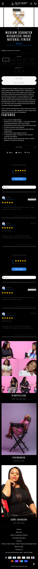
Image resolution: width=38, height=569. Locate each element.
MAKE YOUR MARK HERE (19, 398)
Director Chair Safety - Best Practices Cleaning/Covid (19, 544)
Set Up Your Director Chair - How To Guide (18, 552)
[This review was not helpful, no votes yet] (34, 216)
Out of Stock (19, 82)
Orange (13, 63)
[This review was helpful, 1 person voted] (31, 245)
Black (6, 59)
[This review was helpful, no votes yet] (31, 216)
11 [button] (25, 28)
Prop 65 (19, 541)
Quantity (19, 67)
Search (19, 529)
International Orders (19, 538)
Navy (20, 63)
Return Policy (19, 546)
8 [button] (21, 28)
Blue (18, 59)
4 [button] (15, 28)
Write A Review (19, 179)
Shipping (4, 50)
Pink (26, 63)
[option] (19, 17)
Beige (32, 59)
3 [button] (14, 28)
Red (12, 59)
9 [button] (22, 28)
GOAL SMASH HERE (19, 522)
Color (19, 56)
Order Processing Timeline (19, 535)
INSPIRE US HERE (19, 460)
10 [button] (24, 28)
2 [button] (12, 28)
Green (5, 63)
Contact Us (19, 549)
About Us (19, 532)
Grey (32, 63)
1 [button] (11, 28)
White (25, 59)
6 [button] (18, 28)
